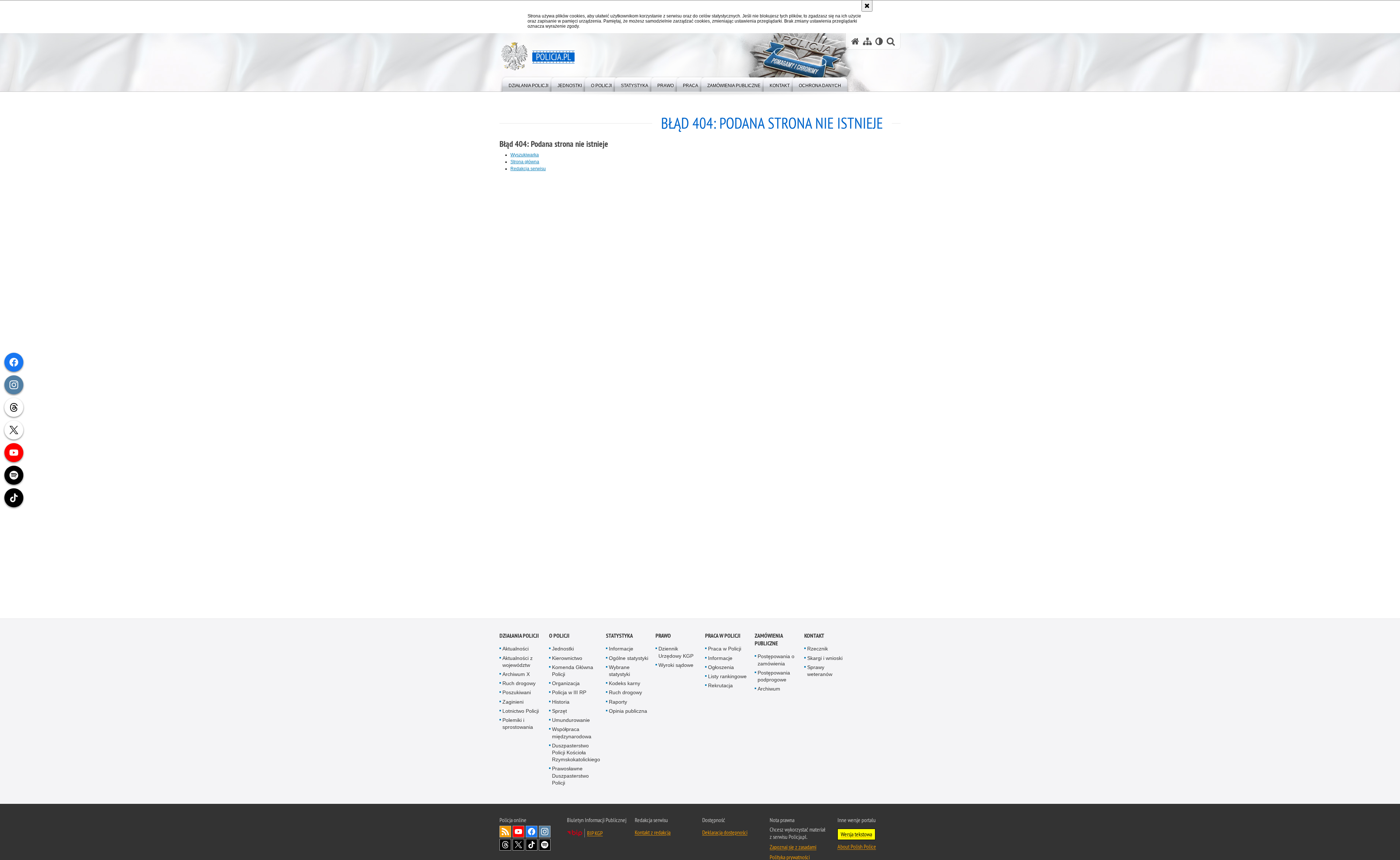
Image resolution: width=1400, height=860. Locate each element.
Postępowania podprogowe (774, 676)
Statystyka (619, 636)
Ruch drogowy (519, 684)
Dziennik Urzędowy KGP (675, 652)
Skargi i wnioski (825, 658)
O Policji (559, 636)
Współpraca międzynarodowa (571, 733)
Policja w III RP (569, 693)
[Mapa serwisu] (867, 41)
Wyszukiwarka (524, 154)
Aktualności (515, 649)
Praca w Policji (722, 636)
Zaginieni (513, 702)
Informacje (621, 649)
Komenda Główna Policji (572, 671)
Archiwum (769, 689)
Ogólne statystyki (628, 658)
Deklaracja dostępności (724, 832)
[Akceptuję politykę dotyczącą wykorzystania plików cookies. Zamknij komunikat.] (867, 6)
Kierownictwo (567, 658)
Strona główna (524, 161)
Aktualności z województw (517, 662)
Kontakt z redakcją (652, 832)
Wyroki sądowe (675, 665)
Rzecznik (817, 649)
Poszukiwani (516, 693)
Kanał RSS (505, 832)
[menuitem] (528, 84)
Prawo (663, 636)
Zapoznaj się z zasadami (793, 847)
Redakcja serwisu (528, 168)
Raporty (618, 702)
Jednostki (563, 649)
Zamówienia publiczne (769, 640)
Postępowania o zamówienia (776, 660)
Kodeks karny (624, 684)
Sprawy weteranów (819, 671)
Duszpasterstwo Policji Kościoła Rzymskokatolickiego (576, 753)
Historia (560, 702)
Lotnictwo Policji (520, 711)
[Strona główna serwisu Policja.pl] (855, 41)
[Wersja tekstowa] (879, 41)
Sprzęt (559, 711)
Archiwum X (516, 675)
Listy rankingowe (727, 677)
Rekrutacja (720, 686)
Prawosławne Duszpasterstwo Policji (570, 776)
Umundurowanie (571, 721)
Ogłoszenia (721, 668)
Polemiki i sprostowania (517, 724)
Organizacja (566, 684)
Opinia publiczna (628, 711)
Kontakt (814, 636)
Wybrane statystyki (619, 671)
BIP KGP (595, 833)
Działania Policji (519, 636)
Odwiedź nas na (518, 832)
